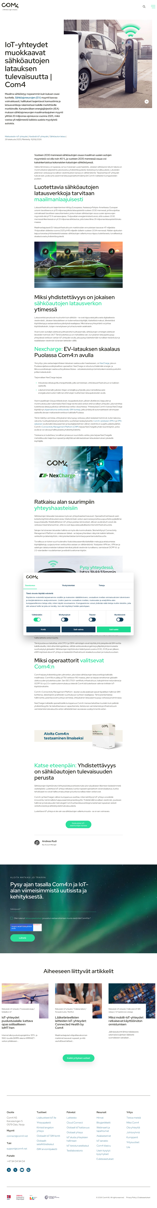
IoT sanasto (102, 1140)
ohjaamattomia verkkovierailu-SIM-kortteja (62, 409)
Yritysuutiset (132, 1142)
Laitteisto (72, 1117)
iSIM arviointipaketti (47, 1149)
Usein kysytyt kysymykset (103, 1152)
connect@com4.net (17, 1136)
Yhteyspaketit (44, 1122)
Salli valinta (78, 629)
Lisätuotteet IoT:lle (46, 1117)
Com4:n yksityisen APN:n (104, 421)
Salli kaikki (113, 629)
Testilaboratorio (75, 1150)
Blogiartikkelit (104, 1122)
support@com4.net (17, 1148)
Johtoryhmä (133, 1132)
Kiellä (43, 629)
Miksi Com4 (132, 1122)
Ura (128, 1147)
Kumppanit (132, 1137)
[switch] (64, 620)
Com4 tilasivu (104, 1145)
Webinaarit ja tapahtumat (103, 1129)
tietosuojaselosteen (33, 918)
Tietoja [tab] (102, 585)
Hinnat (100, 1117)
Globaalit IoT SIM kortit (48, 1135)
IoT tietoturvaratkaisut (78, 1145)
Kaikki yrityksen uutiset (78, 1058)
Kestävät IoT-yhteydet (39, 136)
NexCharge (104, 363)
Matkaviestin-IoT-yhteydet (16, 136)
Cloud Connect (75, 1122)
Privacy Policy (131, 1197)
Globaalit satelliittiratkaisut (45, 1142)
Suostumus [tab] (30, 585)
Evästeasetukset (105, 1158)
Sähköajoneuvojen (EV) (28, 97)
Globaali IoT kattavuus (78, 1127)
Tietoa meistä (133, 1117)
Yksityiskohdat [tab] (68, 585)
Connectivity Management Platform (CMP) (60, 427)
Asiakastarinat (104, 1135)
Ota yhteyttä (133, 1127)
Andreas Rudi (49, 841)
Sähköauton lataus (58, 136)
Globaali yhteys (75, 1132)
